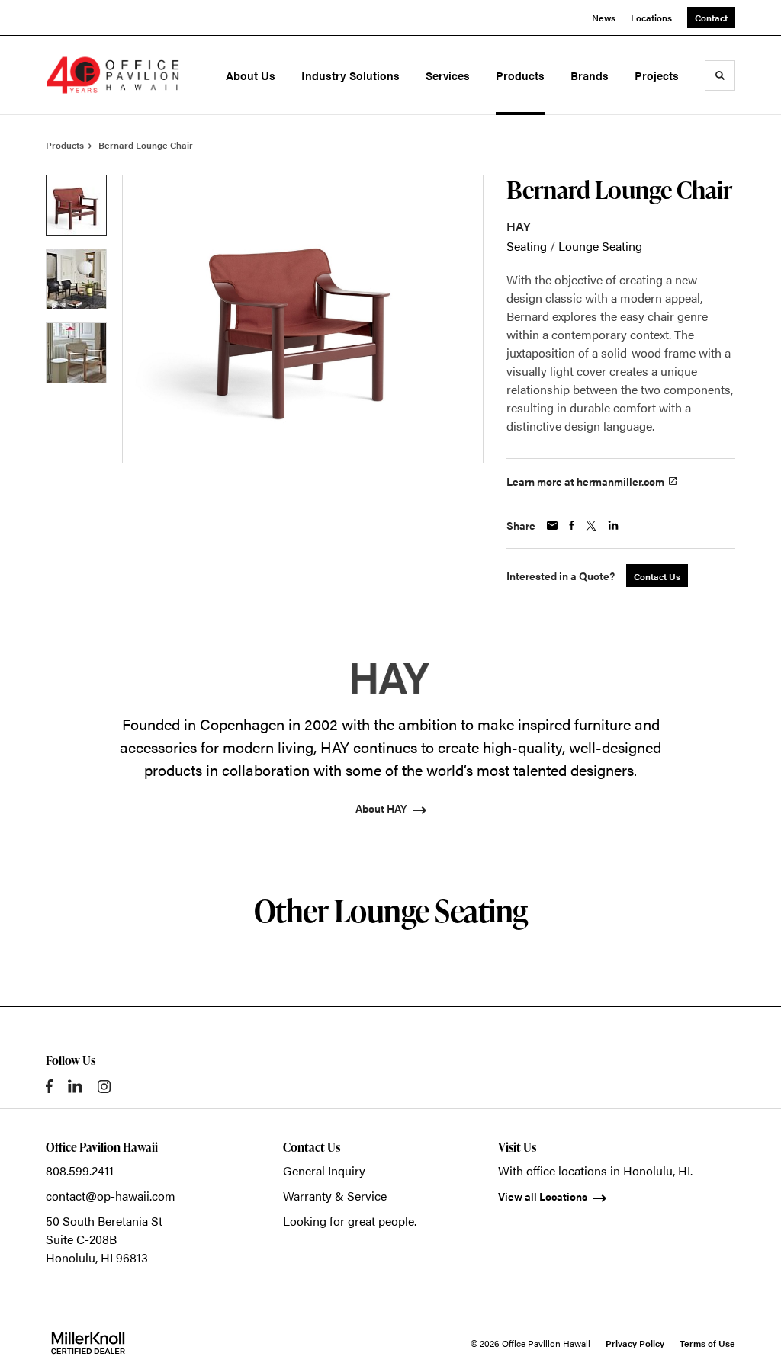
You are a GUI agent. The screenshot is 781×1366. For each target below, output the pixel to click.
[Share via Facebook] (571, 525)
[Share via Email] (552, 525)
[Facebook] (49, 1086)
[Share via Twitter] (591, 526)
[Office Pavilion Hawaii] (113, 75)
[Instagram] (104, 1086)
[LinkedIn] (75, 1086)
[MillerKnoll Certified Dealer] (88, 1343)
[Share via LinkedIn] (613, 525)
